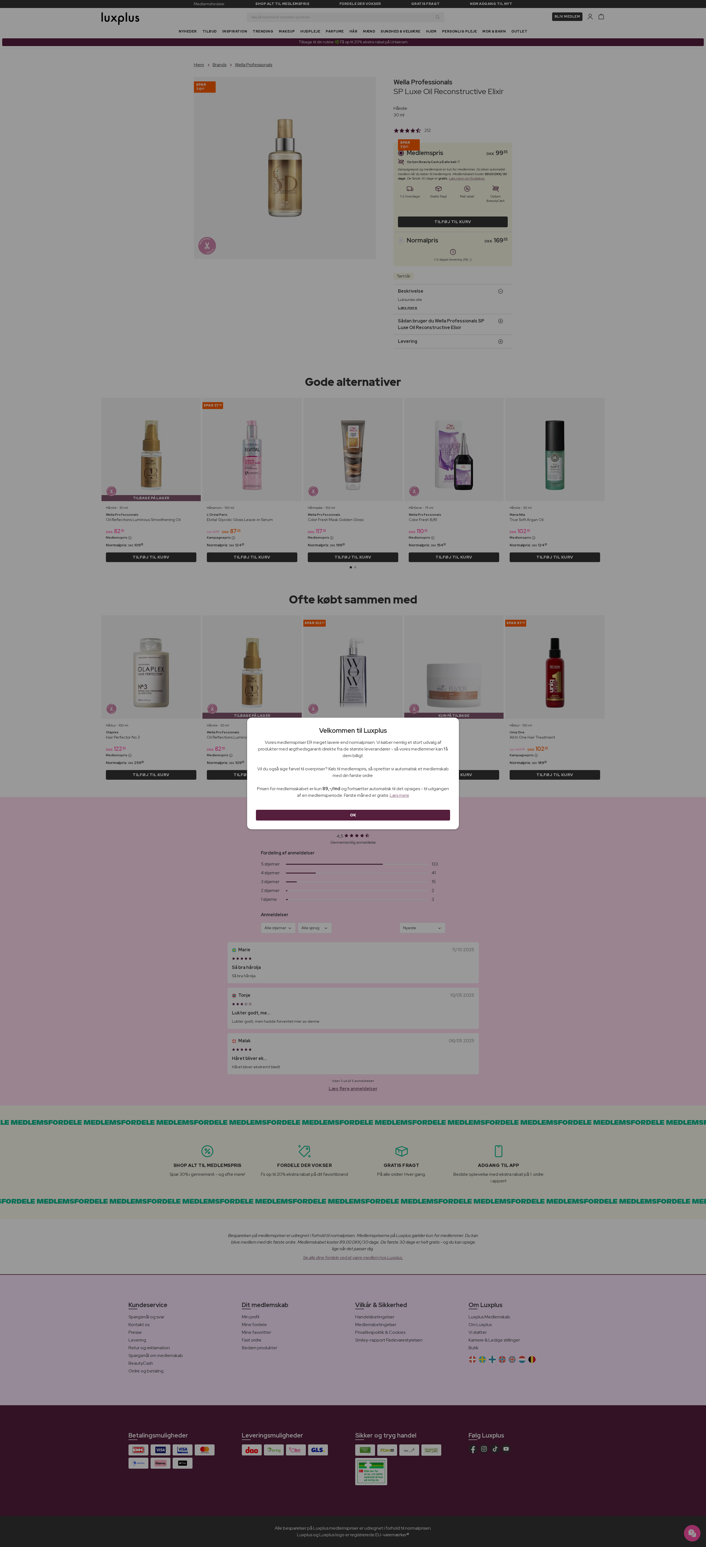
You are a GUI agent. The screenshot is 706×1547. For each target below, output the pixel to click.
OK (353, 815)
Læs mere (399, 795)
